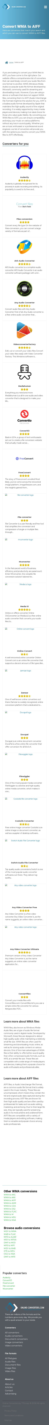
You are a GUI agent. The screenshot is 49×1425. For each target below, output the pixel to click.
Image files (10, 1368)
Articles (8, 1387)
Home (11, 62)
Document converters (16, 1339)
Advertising (10, 1394)
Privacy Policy (10, 1411)
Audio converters (13, 1336)
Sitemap (8, 1420)
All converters (12, 1332)
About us (9, 1384)
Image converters (14, 1342)
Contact (9, 1390)
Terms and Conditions (13, 1415)
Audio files (10, 1361)
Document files (12, 1365)
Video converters (13, 1345)
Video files (10, 1371)
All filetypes (11, 1358)
